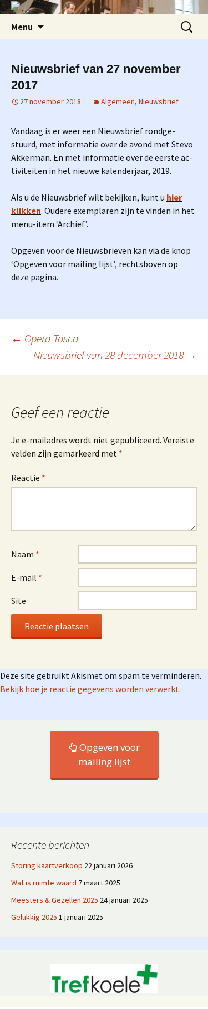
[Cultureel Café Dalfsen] (104, 7)
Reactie (28, 477)
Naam (25, 554)
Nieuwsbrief (159, 101)
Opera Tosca (45, 338)
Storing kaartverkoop (47, 865)
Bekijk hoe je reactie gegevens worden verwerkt (89, 688)
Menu (22, 26)
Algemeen (118, 101)
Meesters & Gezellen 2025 (54, 900)
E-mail (26, 577)
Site (18, 600)
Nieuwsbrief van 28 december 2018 (115, 355)
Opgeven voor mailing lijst (108, 754)
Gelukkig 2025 (34, 917)
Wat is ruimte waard (44, 883)
